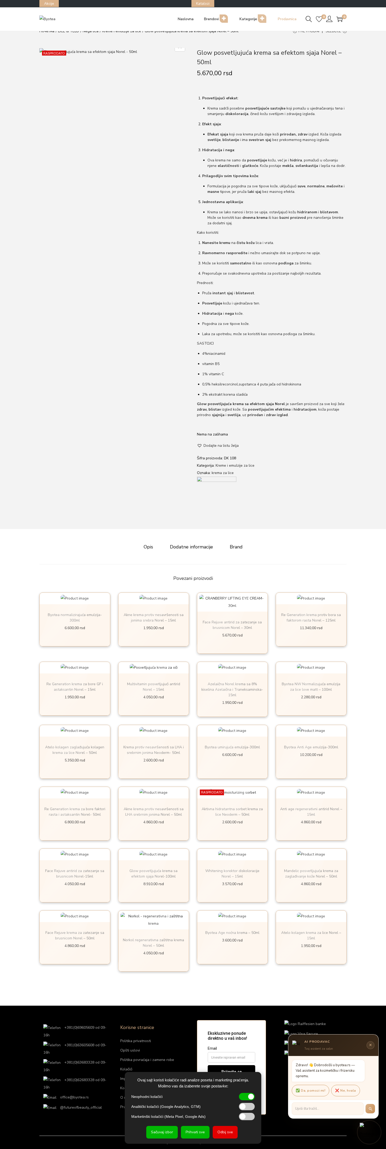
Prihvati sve (195, 1132)
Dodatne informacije (191, 547)
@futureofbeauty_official (80, 1107)
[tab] (148, 547)
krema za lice (223, 472)
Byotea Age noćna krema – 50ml (232, 932)
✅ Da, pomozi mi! (310, 1090)
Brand (236, 547)
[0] (319, 19)
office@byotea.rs (74, 1097)
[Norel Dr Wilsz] (216, 495)
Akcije (49, 3)
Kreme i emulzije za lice (235, 465)
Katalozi (203, 3)
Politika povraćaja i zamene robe (147, 1059)
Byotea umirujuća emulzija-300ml (232, 747)
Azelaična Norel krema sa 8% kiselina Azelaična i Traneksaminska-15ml (232, 690)
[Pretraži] (370, 1108)
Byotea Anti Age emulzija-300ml (311, 747)
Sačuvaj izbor (162, 1132)
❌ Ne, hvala (345, 1090)
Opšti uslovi (130, 1050)
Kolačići (126, 1069)
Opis (148, 547)
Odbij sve (225, 1132)
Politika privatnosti (135, 1040)
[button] (218, 445)
